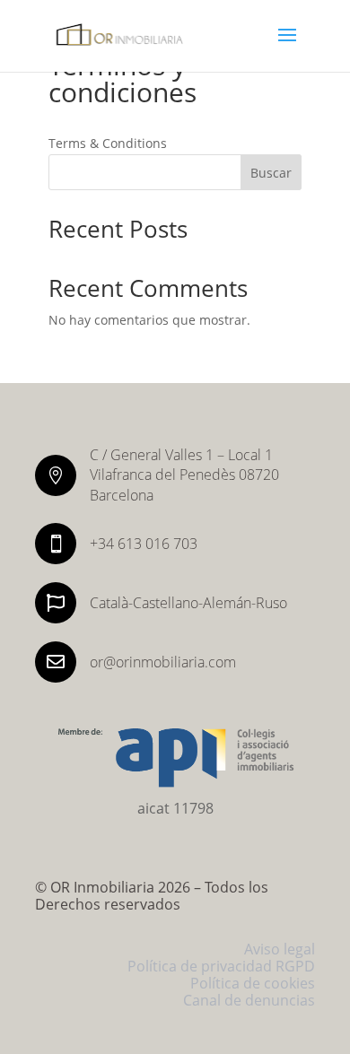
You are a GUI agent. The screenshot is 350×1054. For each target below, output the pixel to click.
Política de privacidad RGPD (221, 966)
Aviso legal (279, 949)
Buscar (271, 172)
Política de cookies (252, 983)
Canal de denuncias (249, 1000)
